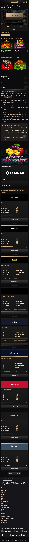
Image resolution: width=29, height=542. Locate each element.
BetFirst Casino (6, 265)
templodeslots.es (5, 540)
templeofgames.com (20, 539)
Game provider (4, 76)
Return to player (4, 81)
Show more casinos (14, 473)
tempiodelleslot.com (14, 540)
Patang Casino (6, 358)
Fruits (2, 35)
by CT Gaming (7, 7)
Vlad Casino (5, 452)
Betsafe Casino (6, 234)
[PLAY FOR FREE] (7, 44)
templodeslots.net (24, 540)
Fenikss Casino (6, 390)
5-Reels (8, 35)
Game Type (3, 85)
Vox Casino (4, 327)
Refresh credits (14, 28)
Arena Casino (5, 421)
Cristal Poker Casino (8, 296)
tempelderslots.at (11, 539)
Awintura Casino (6, 203)
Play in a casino (14, 114)
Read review (20, 28)
